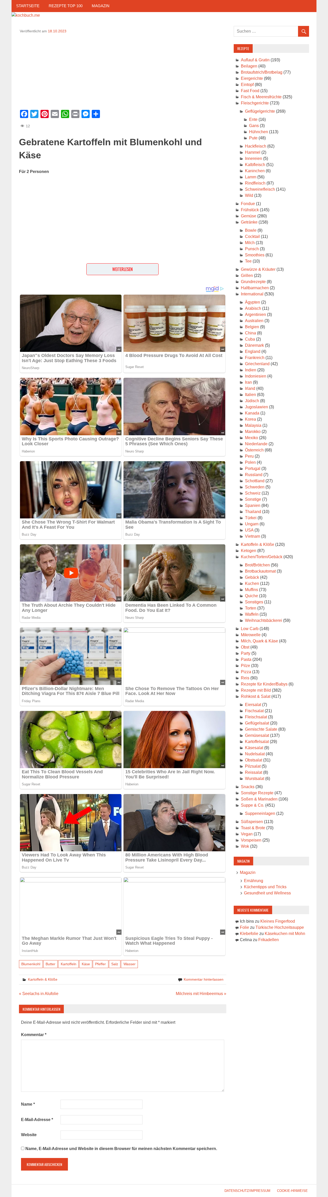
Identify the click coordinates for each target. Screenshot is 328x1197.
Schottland (254, 481)
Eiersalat (253, 704)
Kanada (252, 413)
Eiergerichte (252, 78)
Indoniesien (255, 376)
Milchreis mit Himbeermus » (201, 993)
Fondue (248, 203)
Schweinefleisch (260, 189)
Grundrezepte (253, 281)
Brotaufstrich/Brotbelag (261, 72)
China (250, 333)
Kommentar (33, 1034)
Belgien (252, 327)
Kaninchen (255, 171)
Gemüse (248, 216)
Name (28, 1104)
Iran (248, 382)
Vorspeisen (251, 840)
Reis (245, 678)
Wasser (130, 964)
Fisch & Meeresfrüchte (261, 97)
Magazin (100, 6)
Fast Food (250, 91)
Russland (253, 474)
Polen (250, 462)
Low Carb (250, 628)
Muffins (251, 589)
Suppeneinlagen (260, 813)
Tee (248, 261)
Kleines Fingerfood (277, 921)
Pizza (246, 672)
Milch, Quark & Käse (259, 641)
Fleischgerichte (255, 103)
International (252, 294)
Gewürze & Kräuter (258, 269)
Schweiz (253, 493)
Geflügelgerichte (260, 111)
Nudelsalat (255, 754)
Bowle (251, 230)
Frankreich (254, 357)
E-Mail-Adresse (37, 1119)
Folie (244, 927)
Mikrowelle (251, 635)
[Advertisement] (122, 70)
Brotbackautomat (260, 571)
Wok (245, 846)
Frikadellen (268, 940)
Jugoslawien (256, 407)
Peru (249, 456)
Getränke (249, 222)
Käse (86, 964)
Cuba (250, 339)
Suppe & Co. (252, 805)
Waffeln (252, 614)
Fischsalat (254, 711)
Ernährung (253, 881)
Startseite (27, 6)
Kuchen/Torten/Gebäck (261, 557)
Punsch (252, 249)
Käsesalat (254, 748)
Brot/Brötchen (257, 565)
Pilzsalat (253, 766)
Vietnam (252, 536)
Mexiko (251, 438)
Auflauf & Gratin (255, 60)
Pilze (245, 665)
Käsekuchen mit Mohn (285, 933)
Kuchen (252, 583)
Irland (250, 388)
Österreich (254, 450)
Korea (250, 419)
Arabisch (253, 308)
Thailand (253, 511)
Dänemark (254, 345)
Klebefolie (249, 933)
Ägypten (252, 302)
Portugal (252, 468)
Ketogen (248, 550)
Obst (245, 647)
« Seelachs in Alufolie (38, 993)
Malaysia (253, 425)
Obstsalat (253, 760)
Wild (249, 195)
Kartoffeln (68, 964)
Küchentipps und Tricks (265, 887)
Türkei (251, 518)
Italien (250, 394)
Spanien (252, 505)
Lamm (250, 177)
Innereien (253, 158)
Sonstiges (254, 602)
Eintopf (247, 84)
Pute (253, 138)
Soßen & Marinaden (259, 799)
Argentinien (255, 314)
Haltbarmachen (255, 288)
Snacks (247, 787)
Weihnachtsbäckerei (263, 620)
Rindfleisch (255, 183)
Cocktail (252, 236)
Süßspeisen (252, 821)
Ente (253, 119)
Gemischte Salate (261, 729)
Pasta (246, 659)
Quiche (251, 596)
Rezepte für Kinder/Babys (264, 684)
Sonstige (253, 499)
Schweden (254, 487)
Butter (50, 964)
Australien (254, 320)
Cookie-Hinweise (292, 1191)
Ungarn (252, 524)
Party (245, 653)
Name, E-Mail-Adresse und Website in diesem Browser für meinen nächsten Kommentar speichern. (121, 1148)
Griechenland (257, 364)
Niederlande (256, 444)
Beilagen (249, 66)
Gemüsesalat (257, 735)
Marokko (253, 431)
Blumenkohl (30, 964)
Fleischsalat (256, 717)
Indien (250, 370)
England (252, 351)
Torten (250, 608)
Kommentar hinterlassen (203, 979)
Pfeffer (100, 964)
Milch (250, 242)
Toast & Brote (253, 828)
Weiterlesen (122, 269)
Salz (114, 964)
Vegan (247, 834)
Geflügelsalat (257, 723)
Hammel (252, 152)
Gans (254, 125)
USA (249, 530)
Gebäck (252, 577)
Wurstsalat (254, 778)
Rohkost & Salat (255, 696)
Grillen (247, 275)
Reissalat (253, 772)
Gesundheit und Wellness (267, 893)
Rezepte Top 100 (66, 6)
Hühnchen (258, 132)
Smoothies (254, 255)
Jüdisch (252, 401)
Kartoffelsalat (257, 741)
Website (29, 1135)
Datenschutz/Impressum (247, 1191)
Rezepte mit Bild (256, 690)
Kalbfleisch (255, 164)
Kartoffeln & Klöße (42, 979)
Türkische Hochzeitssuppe (279, 927)
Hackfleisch (255, 146)
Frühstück (250, 210)
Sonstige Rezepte (257, 793)
